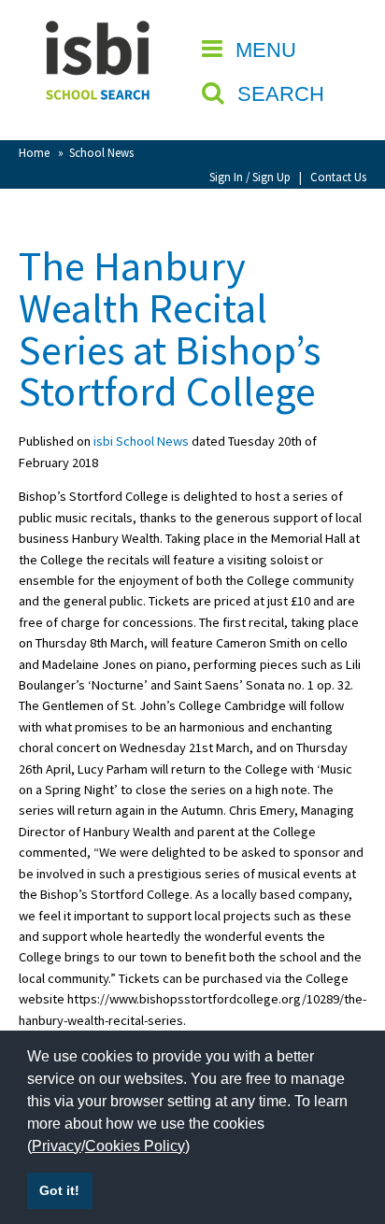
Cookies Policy (135, 1146)
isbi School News (141, 441)
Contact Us (338, 176)
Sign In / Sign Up (250, 176)
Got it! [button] (59, 1190)
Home (34, 152)
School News (101, 152)
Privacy (56, 1146)
